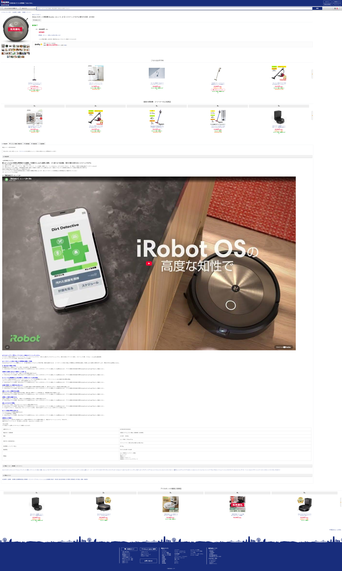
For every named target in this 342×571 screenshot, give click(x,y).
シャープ (15, 470)
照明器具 (73, 479)
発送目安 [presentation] (35, 143)
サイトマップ (212, 549)
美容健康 (164, 563)
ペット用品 (193, 552)
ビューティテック (22, 470)
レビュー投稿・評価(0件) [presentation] (16, 143)
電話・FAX (176, 559)
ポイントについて (145, 553)
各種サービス (125, 561)
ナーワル (211, 470)
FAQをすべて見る (145, 555)
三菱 (41, 470)
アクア (144, 470)
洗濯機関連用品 (20, 479)
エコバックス (165, 470)
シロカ (81, 470)
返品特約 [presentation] (42, 143)
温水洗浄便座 (62, 479)
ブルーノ (171, 470)
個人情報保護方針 (213, 555)
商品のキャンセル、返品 (127, 558)
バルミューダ (45, 470)
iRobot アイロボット (36, 14)
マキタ (215, 470)
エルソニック (196, 470)
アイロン (37, 479)
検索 (317, 8)
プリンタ (176, 555)
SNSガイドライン (213, 563)
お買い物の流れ (125, 551)
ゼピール (125, 470)
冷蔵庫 (163, 556)
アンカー (114, 470)
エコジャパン (237, 470)
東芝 (28, 470)
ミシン (41, 479)
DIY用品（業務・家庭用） (82, 479)
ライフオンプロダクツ (275, 470)
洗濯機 (13, 479)
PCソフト (176, 563)
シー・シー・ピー (91, 470)
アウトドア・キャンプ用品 (196, 551)
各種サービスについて (146, 554)
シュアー (77, 470)
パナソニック (33, 470)
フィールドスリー (63, 470)
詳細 (65, 45)
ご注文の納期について (127, 557)
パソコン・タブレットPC (179, 552)
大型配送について (126, 555)
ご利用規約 (211, 552)
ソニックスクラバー (228, 470)
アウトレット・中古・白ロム (197, 553)
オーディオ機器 (165, 552)
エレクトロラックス (7, 470)
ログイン (327, 1)
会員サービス (125, 562)
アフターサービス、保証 (127, 559)
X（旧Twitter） (212, 561)
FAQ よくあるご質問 (149, 549)
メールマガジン (212, 559)
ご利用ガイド (337, 1)
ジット (206, 470)
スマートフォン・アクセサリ (180, 556)
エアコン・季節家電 (166, 553)
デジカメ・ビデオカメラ (179, 551)
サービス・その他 (194, 555)
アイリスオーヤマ (54, 470)
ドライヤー (176, 549)
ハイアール (149, 470)
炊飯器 (163, 557)
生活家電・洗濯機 (16, 12)
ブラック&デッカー (137, 470)
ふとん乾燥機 (46, 479)
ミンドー (258, 470)
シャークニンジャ (157, 470)
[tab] (4, 143)
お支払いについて (126, 553)
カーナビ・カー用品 (195, 549)
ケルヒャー (119, 470)
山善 (85, 470)
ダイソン (130, 470)
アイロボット (188, 470)
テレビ (163, 549)
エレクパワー (252, 470)
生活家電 (164, 559)
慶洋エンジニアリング (179, 470)
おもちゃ (176, 561)
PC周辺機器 (177, 553)
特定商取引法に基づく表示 (215, 556)
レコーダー (164, 551)
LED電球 (68, 479)
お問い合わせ (148, 561)
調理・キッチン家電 (166, 555)
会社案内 (211, 553)
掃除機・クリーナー (26, 12)
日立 (38, 470)
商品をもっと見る (335, 529)
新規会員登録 (327, 4)
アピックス (108, 470)
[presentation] (4, 143)
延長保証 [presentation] (27, 143)
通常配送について (126, 554)
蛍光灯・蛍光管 (54, 479)
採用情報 (211, 551)
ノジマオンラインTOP (6, 12)
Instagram (211, 562)
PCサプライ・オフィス (179, 557)
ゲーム (175, 560)
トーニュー (220, 470)
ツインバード (71, 470)
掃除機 (163, 561)
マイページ (336, 4)
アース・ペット (244, 470)
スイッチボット (265, 470)
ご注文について (144, 551)
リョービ (202, 470)
